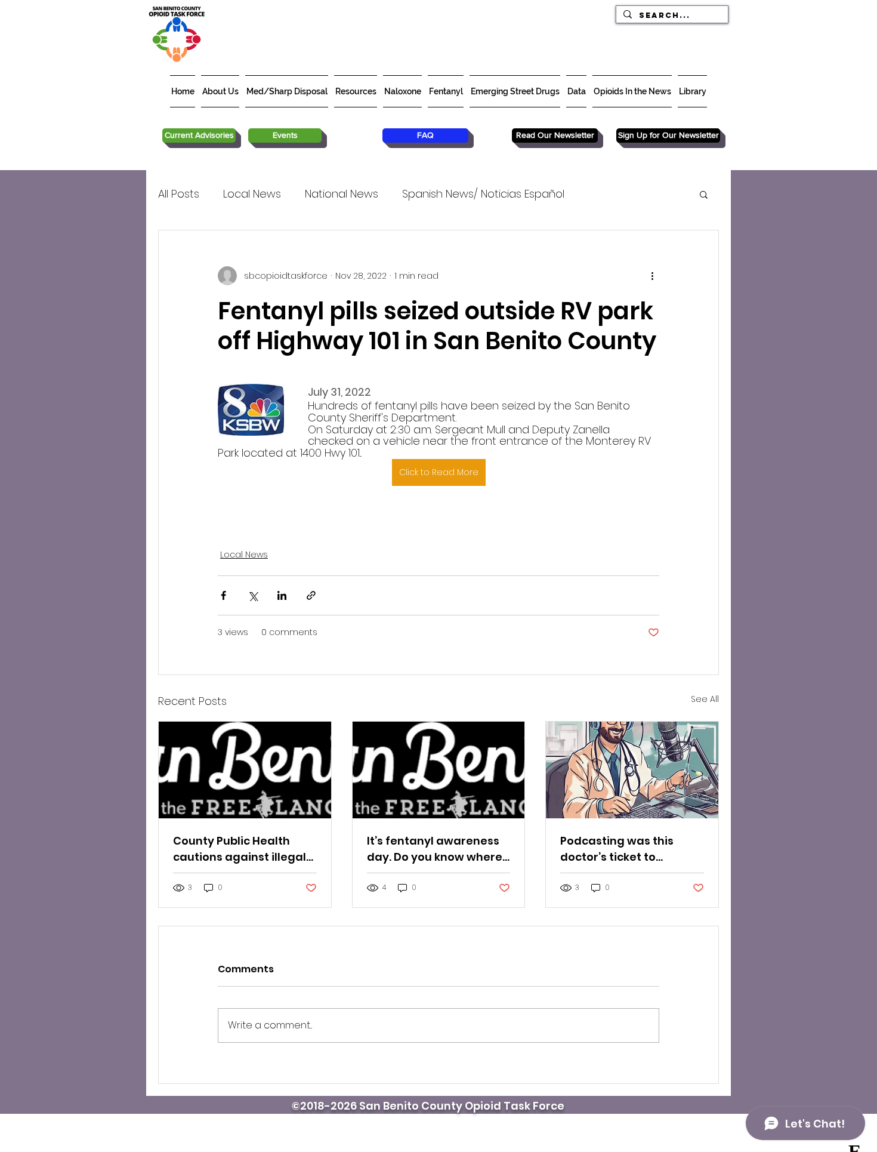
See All (705, 699)
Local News (252, 193)
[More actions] (652, 276)
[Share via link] (311, 595)
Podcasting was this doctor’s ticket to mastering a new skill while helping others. (620, 849)
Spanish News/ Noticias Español (483, 193)
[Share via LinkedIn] (282, 595)
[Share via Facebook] (223, 595)
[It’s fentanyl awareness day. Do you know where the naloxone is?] (439, 770)
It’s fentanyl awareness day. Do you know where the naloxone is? (434, 849)
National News (341, 193)
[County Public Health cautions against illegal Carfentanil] (245, 770)
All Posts (178, 193)
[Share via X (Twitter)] (252, 595)
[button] (703, 194)
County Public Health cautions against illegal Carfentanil (239, 849)
